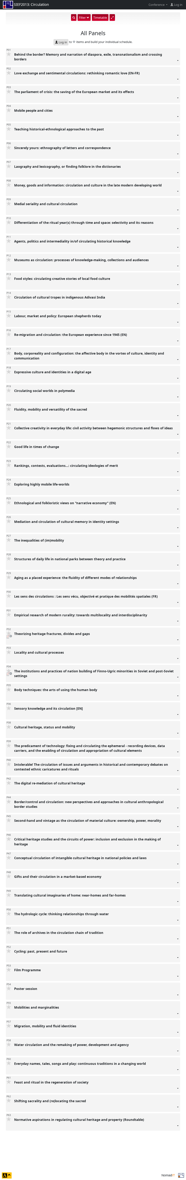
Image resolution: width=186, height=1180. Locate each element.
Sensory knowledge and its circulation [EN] (49, 708)
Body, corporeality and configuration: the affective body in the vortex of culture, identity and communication (89, 355)
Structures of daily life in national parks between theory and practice (70, 559)
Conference (157, 5)
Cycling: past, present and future (41, 951)
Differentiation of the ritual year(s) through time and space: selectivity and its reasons (84, 222)
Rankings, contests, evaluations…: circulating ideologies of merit (66, 465)
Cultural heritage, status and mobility (45, 727)
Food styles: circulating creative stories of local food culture (62, 279)
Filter (83, 18)
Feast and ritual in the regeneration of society (51, 1082)
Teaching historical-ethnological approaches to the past (59, 129)
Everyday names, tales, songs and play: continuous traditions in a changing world (80, 1063)
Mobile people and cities (34, 110)
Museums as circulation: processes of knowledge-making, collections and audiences (82, 260)
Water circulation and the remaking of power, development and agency (72, 1045)
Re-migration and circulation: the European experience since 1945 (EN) (71, 335)
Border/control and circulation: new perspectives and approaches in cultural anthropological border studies (88, 804)
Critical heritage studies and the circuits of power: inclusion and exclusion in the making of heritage (87, 841)
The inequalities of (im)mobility (39, 540)
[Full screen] (112, 17)
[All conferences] (181, 1175)
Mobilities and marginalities (37, 1007)
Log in (62, 42)
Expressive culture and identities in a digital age (53, 372)
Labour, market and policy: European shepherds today (58, 316)
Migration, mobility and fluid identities (45, 1026)
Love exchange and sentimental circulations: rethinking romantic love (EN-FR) (77, 73)
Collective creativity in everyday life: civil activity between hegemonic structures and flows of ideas (94, 428)
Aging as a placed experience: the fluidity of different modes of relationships (76, 577)
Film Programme (28, 970)
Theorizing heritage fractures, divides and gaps (52, 634)
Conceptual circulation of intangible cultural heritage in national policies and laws (80, 858)
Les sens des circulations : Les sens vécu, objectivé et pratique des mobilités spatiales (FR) (86, 596)
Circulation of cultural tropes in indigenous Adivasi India (60, 297)
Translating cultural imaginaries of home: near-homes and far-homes (70, 895)
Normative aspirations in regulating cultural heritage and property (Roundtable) (79, 1119)
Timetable (100, 18)
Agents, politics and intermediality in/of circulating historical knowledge (72, 241)
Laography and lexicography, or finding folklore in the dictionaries (68, 166)
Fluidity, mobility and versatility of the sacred (51, 409)
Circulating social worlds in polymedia (45, 391)
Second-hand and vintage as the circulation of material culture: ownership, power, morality (88, 820)
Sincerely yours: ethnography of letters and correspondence (63, 148)
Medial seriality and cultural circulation (46, 204)
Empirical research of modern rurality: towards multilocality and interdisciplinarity (81, 615)
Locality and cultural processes (39, 652)
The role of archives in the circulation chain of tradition (59, 933)
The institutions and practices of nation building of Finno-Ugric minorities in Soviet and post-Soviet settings (94, 673)
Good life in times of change (37, 447)
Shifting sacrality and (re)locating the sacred (50, 1101)
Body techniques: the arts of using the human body (56, 690)
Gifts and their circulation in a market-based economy (58, 877)
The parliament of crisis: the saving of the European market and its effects (74, 92)
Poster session (26, 989)
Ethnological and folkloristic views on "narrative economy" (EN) (65, 503)
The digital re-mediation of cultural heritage (50, 783)
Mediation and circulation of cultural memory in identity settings (67, 521)
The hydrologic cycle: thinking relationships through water (62, 914)
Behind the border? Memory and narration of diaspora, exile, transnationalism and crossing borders (88, 56)
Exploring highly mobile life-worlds (42, 484)
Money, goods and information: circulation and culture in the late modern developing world (88, 185)
